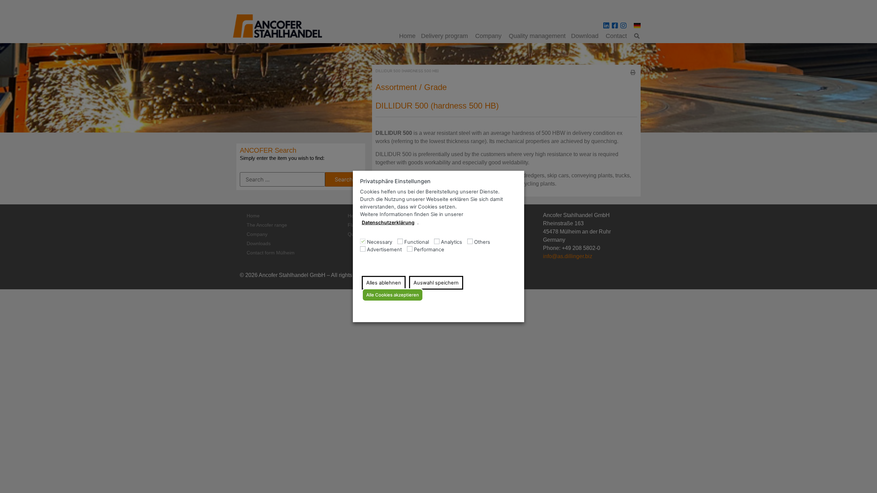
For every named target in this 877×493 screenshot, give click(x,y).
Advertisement (384, 249)
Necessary (379, 242)
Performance (429, 249)
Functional (416, 242)
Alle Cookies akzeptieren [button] (392, 295)
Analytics (451, 242)
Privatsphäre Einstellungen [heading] (395, 181)
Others (482, 242)
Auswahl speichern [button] (436, 283)
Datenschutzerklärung (388, 222)
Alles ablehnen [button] (383, 283)
